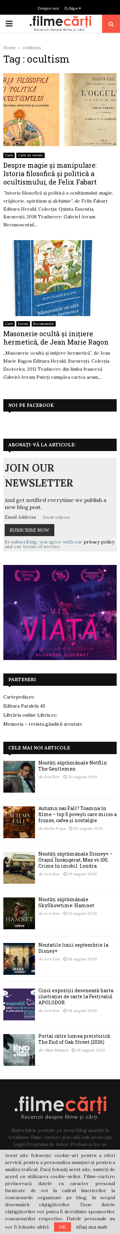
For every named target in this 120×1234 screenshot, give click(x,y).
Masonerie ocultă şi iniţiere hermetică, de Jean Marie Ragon (56, 337)
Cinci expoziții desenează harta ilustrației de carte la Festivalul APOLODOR (75, 996)
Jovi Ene (52, 776)
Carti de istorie (30, 155)
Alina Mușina (56, 1049)
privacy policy (99, 542)
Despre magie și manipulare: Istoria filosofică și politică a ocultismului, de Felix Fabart (50, 173)
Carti (9, 155)
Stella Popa (55, 828)
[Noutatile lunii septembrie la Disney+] (19, 959)
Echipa (71, 8)
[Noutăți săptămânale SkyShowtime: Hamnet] (19, 913)
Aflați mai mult (91, 1227)
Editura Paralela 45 (24, 706)
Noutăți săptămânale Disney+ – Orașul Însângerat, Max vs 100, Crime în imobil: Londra (75, 860)
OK (62, 1227)
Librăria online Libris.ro (30, 715)
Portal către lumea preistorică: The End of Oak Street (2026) (74, 1039)
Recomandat (43, 323)
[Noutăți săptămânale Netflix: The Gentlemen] (19, 777)
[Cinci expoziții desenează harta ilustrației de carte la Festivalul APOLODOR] (19, 1004)
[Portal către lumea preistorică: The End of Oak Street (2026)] (19, 1050)
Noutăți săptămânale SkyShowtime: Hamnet (66, 902)
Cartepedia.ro (18, 697)
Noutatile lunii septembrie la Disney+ (73, 948)
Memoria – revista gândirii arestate (42, 724)
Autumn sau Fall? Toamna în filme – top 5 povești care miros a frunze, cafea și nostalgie (77, 814)
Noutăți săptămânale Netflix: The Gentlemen (73, 765)
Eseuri (23, 323)
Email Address (20, 517)
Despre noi (48, 8)
